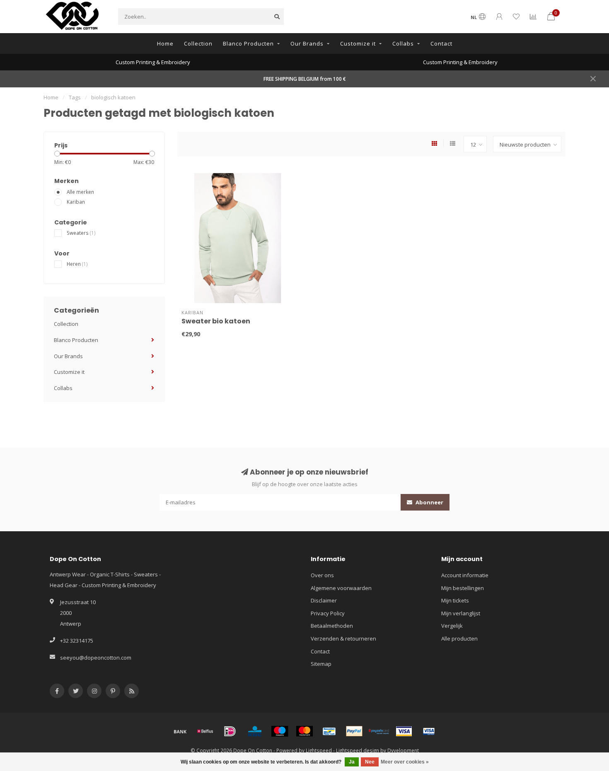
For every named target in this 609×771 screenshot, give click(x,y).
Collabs (403, 43)
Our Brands (307, 43)
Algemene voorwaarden (341, 588)
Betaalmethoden (332, 625)
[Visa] (404, 731)
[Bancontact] (329, 731)
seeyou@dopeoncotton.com (95, 657)
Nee (370, 762)
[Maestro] (279, 731)
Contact (441, 43)
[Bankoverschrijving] (180, 731)
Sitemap (321, 663)
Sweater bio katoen (215, 321)
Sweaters (81, 232)
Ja (352, 762)
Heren (77, 263)
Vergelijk (452, 625)
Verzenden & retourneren (343, 638)
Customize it (358, 43)
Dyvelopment (403, 750)
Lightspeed (319, 750)
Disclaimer (324, 600)
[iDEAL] (230, 731)
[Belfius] (205, 731)
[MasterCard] (304, 731)
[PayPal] (354, 731)
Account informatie (464, 575)
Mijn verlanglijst (460, 613)
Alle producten (459, 638)
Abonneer (428, 502)
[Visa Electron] (428, 731)
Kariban (76, 201)
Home (165, 43)
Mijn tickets (455, 600)
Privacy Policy (328, 613)
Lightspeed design (357, 750)
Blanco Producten (248, 43)
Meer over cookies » (405, 762)
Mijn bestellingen (462, 588)
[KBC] (254, 731)
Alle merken (80, 191)
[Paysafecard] (379, 731)
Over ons (322, 575)
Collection (198, 43)
